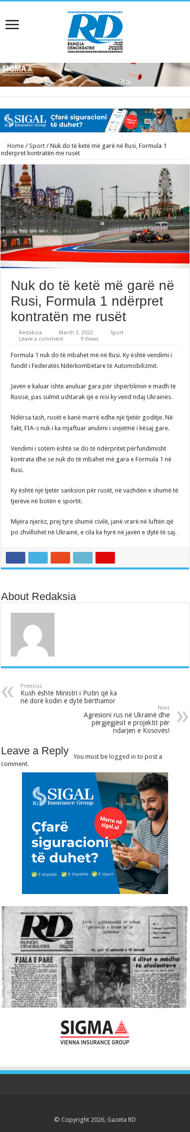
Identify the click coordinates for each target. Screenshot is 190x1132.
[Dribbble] (104, 1108)
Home (15, 145)
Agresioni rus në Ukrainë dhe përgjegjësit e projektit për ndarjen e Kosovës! (127, 719)
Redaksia (30, 332)
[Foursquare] (113, 1108)
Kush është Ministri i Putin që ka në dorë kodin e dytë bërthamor (68, 694)
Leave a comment (41, 339)
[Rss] (67, 1108)
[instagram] (123, 1108)
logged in (122, 756)
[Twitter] (86, 1108)
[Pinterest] (95, 1108)
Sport (37, 145)
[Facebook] (76, 1108)
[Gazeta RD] (95, 30)
